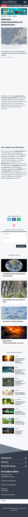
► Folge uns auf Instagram (8, 484)
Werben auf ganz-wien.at (8, 494)
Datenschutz (4, 490)
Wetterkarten (9, 178)
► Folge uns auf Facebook (8, 480)
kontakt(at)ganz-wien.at (7, 476)
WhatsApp (19, 219)
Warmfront (19, 153)
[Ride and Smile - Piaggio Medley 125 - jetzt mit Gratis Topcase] (14, 11)
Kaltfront (3, 156)
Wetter (15, 16)
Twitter (9, 219)
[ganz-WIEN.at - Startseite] (14, 2)
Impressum (4, 489)
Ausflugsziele (18, 5)
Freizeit (4, 5)
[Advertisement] (14, 76)
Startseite (3, 16)
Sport (10, 5)
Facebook (14, 219)
